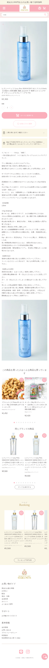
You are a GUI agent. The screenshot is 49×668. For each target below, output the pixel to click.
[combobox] (24, 15)
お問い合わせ (6, 630)
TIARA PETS (29, 657)
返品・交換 (5, 596)
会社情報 (5, 627)
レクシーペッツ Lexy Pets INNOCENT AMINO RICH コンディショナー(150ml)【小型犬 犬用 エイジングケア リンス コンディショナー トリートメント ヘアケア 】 (14, 537)
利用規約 (5, 635)
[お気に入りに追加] (21, 380)
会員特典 (5, 599)
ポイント (5, 601)
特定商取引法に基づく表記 (11, 638)
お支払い (5, 591)
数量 (3, 103)
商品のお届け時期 (8, 588)
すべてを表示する (24, 487)
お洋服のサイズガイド (9, 616)
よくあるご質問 (7, 604)
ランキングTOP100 (25, 560)
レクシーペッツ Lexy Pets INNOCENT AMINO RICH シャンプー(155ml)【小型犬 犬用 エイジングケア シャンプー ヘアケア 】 (34, 536)
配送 (3, 593)
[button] (3, 8)
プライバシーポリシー (9, 632)
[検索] (45, 15)
